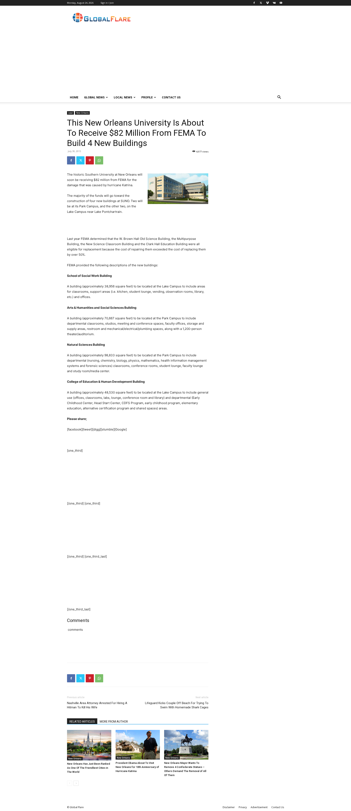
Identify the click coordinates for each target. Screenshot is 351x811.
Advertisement (259, 807)
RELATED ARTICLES (82, 721)
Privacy (243, 807)
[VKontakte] (274, 3)
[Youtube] (281, 3)
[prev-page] (69, 783)
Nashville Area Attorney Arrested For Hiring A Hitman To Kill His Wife (97, 705)
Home (74, 97)
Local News (123, 97)
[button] (279, 98)
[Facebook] (254, 3)
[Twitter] (261, 3)
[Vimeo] (267, 3)
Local (70, 112)
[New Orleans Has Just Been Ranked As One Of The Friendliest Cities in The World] (89, 745)
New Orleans (82, 112)
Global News (94, 97)
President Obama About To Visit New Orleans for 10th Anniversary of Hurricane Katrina (137, 767)
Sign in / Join (107, 2)
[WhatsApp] (99, 160)
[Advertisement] (175, 62)
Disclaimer (229, 807)
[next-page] (76, 783)
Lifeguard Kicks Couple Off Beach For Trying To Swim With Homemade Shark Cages (176, 705)
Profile (147, 97)
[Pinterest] (90, 160)
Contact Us (171, 97)
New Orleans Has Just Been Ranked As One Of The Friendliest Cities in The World (88, 767)
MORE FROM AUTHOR (114, 721)
